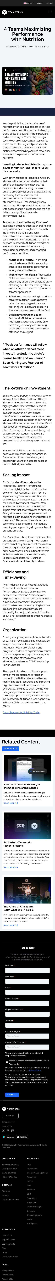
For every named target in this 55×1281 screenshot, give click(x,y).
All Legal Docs (8, 1270)
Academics (31, 1177)
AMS (29, 1185)
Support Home (8, 1239)
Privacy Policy (35, 1070)
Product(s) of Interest (15, 1042)
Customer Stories (10, 1256)
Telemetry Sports (34, 1215)
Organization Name (13, 1009)
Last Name (9, 976)
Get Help (49, 3)
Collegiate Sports (9, 1168)
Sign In (39, 3)
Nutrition (31, 1189)
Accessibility (7, 1279)
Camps (30, 1181)
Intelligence (32, 1223)
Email (7, 987)
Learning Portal (8, 1244)
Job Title (9, 1020)
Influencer (31, 1202)
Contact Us (7, 1126)
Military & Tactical (9, 1177)
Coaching (31, 1211)
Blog (4, 1248)
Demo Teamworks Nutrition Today (21, 712)
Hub (29, 1164)
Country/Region (12, 1031)
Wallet (29, 1219)
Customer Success (10, 1199)
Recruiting (31, 1198)
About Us (6, 1191)
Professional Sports (10, 1164)
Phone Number (12, 998)
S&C (29, 1194)
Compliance (32, 1168)
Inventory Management (37, 1173)
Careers (5, 1195)
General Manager (34, 1206)
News (4, 1252)
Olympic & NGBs (9, 1173)
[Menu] (50, 12)
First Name (10, 965)
